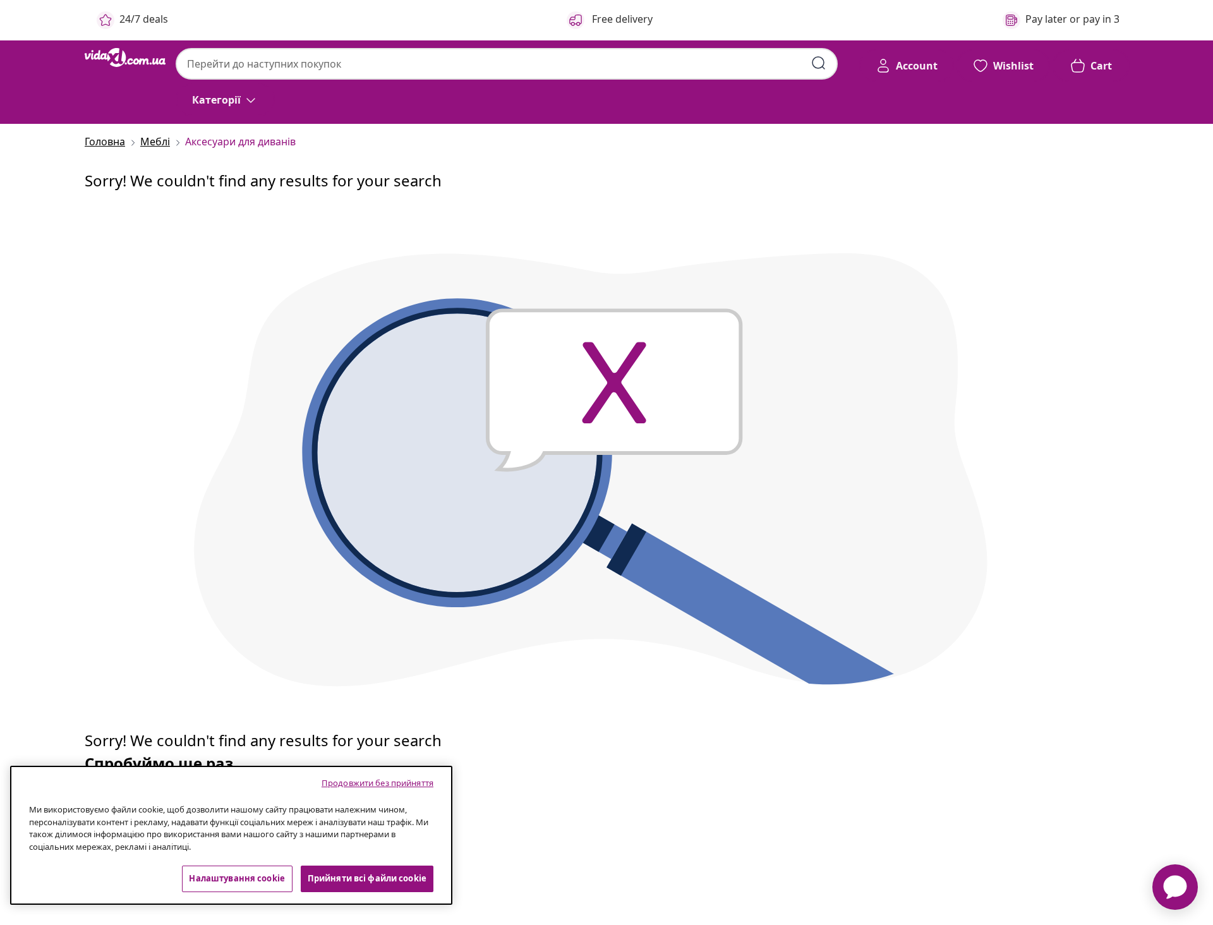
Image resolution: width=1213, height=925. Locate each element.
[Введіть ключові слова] (819, 63)
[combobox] (507, 64)
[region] (231, 835)
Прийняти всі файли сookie (367, 878)
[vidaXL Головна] (125, 57)
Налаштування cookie (236, 878)
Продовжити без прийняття (377, 783)
